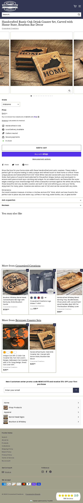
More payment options (42, 159)
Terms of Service (8, 458)
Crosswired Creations (10, 28)
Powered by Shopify (33, 494)
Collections (6, 446)
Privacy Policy (7, 455)
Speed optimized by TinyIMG (43, 501)
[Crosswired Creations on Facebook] (46, 472)
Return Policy (6, 452)
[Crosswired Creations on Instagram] (43, 472)
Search (4, 437)
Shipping (5, 121)
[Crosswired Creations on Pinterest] (50, 472)
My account (6, 461)
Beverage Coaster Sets (28, 320)
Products (5, 443)
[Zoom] (69, 91)
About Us (5, 440)
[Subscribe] (76, 390)
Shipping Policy (7, 449)
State (4, 100)
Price (4, 110)
